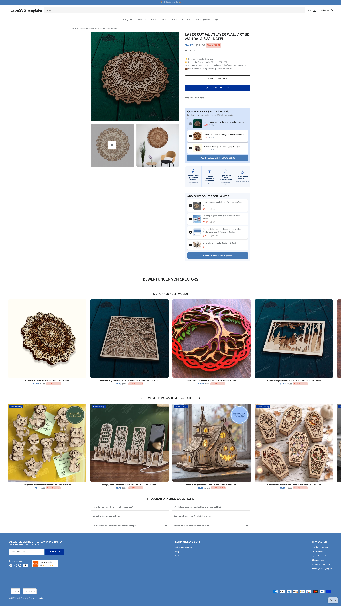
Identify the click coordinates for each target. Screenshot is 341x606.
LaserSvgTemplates (21, 598)
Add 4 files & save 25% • (218, 158)
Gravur (174, 19)
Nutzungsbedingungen (322, 568)
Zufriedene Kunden (183, 547)
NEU (164, 19)
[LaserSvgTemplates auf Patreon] (25, 565)
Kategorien (127, 19)
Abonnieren (54, 551)
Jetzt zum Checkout (218, 87)
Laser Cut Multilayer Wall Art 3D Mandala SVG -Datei (98, 28)
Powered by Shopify (36, 598)
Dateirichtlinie (317, 551)
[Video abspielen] (112, 145)
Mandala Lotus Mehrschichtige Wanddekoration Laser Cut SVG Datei (224, 134)
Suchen (178, 555)
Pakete (154, 19)
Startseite (75, 28)
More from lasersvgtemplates (170, 398)
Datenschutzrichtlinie (320, 555)
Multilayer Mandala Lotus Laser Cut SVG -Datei (221, 146)
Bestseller (142, 19)
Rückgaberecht (318, 560)
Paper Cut (186, 19)
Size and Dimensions (194, 97)
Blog (177, 551)
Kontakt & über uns (320, 547)
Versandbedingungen (321, 564)
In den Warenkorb (218, 78)
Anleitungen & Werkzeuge (207, 19)
